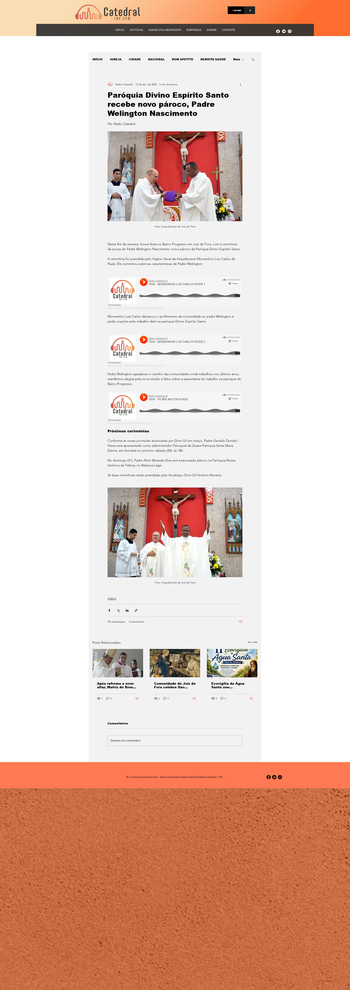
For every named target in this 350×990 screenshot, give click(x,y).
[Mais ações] (240, 84)
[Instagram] (289, 31)
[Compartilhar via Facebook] (109, 610)
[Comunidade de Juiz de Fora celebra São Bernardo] (175, 663)
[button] (253, 59)
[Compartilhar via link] (136, 610)
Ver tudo (253, 642)
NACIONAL (156, 59)
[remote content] (175, 292)
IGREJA (116, 59)
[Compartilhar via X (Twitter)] (118, 610)
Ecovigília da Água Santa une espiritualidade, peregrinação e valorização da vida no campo (231, 685)
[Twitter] (284, 31)
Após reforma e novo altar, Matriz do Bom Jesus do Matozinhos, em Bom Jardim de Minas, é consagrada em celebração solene (117, 685)
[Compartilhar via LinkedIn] (127, 610)
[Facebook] (278, 31)
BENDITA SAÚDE (213, 59)
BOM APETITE (182, 59)
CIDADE (135, 59)
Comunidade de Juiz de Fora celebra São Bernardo (175, 685)
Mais (236, 59)
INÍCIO (97, 59)
